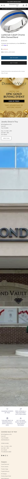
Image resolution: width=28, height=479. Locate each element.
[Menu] (1, 5)
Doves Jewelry (4, 466)
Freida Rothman (5, 471)
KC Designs (4, 473)
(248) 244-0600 (7, 451)
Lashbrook (5, 49)
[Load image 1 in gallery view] (14, 21)
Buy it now (14, 63)
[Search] (5, 5)
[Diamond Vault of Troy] (14, 5)
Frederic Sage (4, 469)
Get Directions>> (5, 439)
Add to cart (14, 57)
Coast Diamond (5, 464)
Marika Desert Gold (6, 476)
